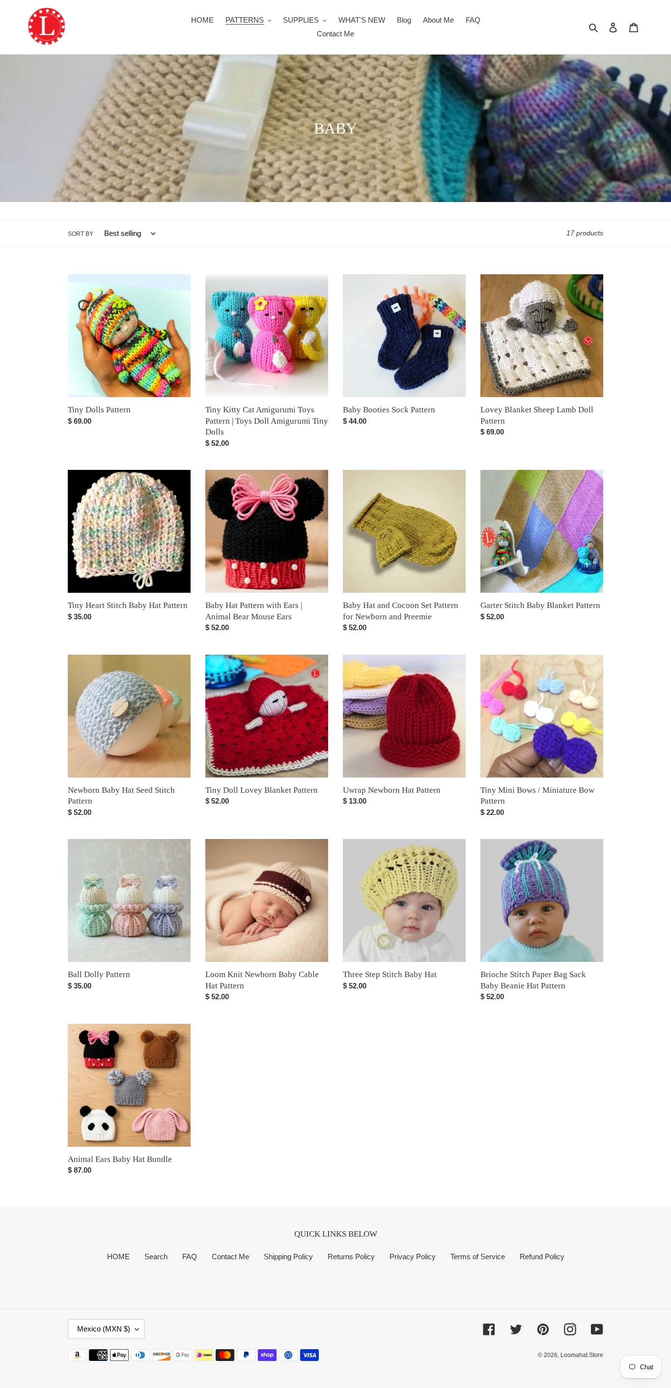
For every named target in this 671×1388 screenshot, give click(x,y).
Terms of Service (477, 1256)
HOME (118, 1256)
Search (156, 1256)
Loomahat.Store (581, 1355)
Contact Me (230, 1256)
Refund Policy (542, 1256)
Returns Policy (351, 1256)
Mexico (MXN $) (103, 1329)
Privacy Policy (413, 1256)
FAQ (189, 1256)
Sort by (80, 234)
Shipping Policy (288, 1256)
